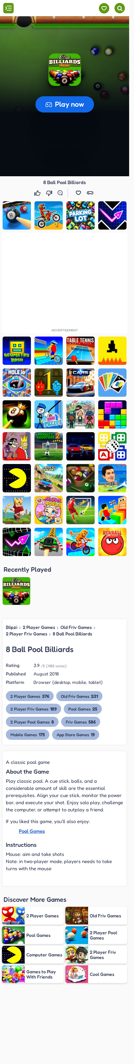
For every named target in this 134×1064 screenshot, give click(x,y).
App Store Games (76, 734)
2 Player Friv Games (26, 633)
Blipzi (11, 627)
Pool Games (82, 709)
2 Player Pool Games (32, 722)
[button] (64, 69)
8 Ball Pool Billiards (72, 633)
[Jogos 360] (41, 9)
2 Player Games (39, 627)
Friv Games (81, 722)
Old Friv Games (76, 627)
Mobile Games (27, 734)
